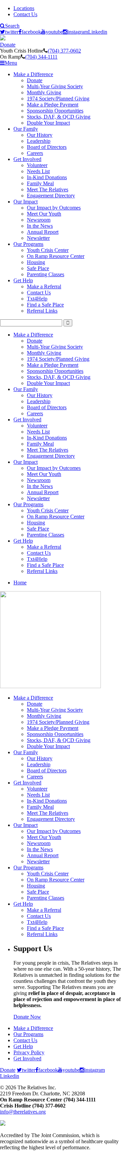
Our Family (25, 129)
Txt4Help (37, 298)
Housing (36, 262)
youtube (54, 32)
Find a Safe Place (45, 305)
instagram (78, 32)
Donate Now (27, 1017)
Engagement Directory (51, 195)
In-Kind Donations (47, 177)
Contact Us (25, 14)
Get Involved (27, 159)
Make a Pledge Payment (52, 104)
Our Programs (28, 244)
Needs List (38, 171)
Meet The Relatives (47, 189)
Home (20, 582)
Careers (35, 153)
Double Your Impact (48, 123)
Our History (39, 135)
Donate (7, 44)
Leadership (38, 141)
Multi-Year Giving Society (55, 86)
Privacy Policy (28, 1052)
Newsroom (38, 220)
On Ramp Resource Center (55, 256)
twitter (11, 32)
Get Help (23, 280)
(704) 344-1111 (41, 57)
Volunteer (37, 165)
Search (12, 26)
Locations (23, 8)
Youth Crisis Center (48, 250)
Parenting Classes (45, 274)
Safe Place (38, 268)
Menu (11, 63)
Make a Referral (44, 286)
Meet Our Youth (44, 214)
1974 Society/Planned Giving (58, 98)
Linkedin (97, 32)
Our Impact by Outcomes (54, 208)
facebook (31, 32)
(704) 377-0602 (64, 51)
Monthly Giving (44, 92)
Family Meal (40, 183)
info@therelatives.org (23, 1112)
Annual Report (42, 232)
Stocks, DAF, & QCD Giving (58, 117)
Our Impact (25, 201)
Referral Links (42, 311)
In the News (40, 226)
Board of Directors (47, 147)
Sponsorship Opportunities (55, 111)
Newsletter (38, 238)
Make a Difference (33, 74)
